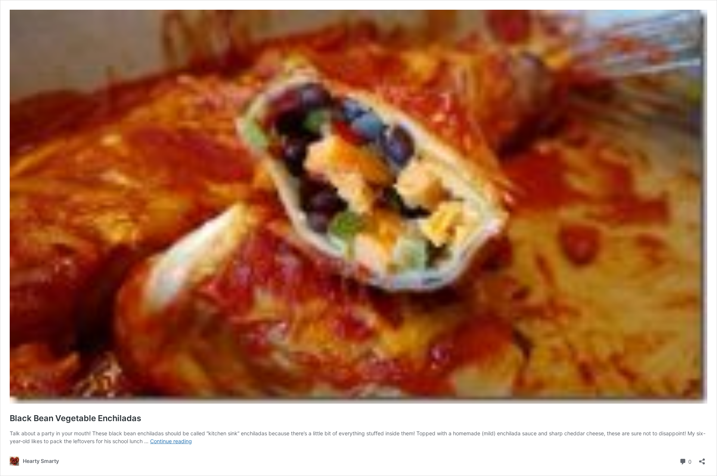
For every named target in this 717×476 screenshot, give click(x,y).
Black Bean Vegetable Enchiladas (75, 418)
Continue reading (171, 441)
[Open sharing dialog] (702, 459)
